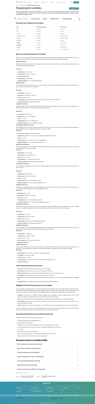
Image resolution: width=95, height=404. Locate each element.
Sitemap (56, 395)
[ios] (63, 399)
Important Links (68, 395)
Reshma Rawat (30, 376)
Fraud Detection (49, 395)
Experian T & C (76, 395)
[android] (53, 399)
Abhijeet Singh (51, 376)
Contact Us (61, 395)
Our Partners (31, 395)
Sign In (76, 2)
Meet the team (24, 395)
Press (36, 395)
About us (18, 395)
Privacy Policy (42, 395)
